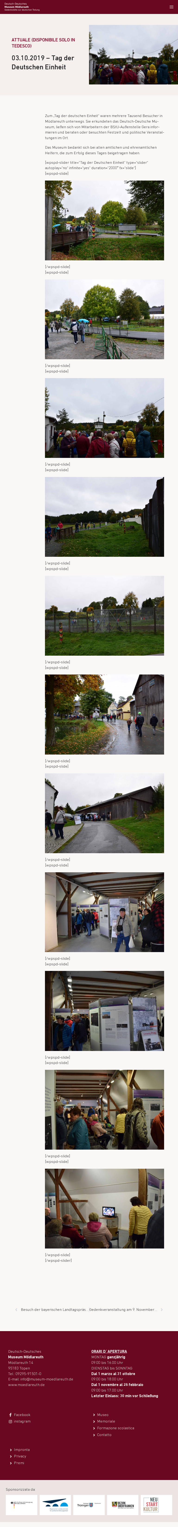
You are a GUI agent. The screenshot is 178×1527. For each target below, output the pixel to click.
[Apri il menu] (171, 6)
